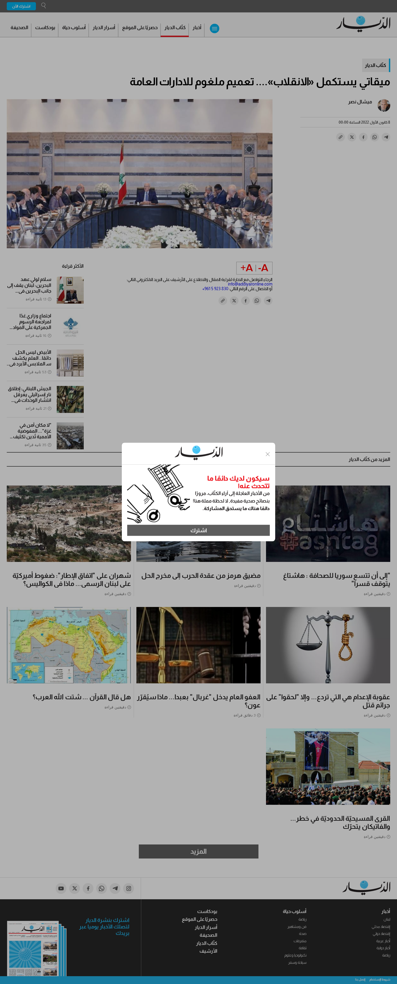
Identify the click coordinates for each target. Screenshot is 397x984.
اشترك (198, 530)
